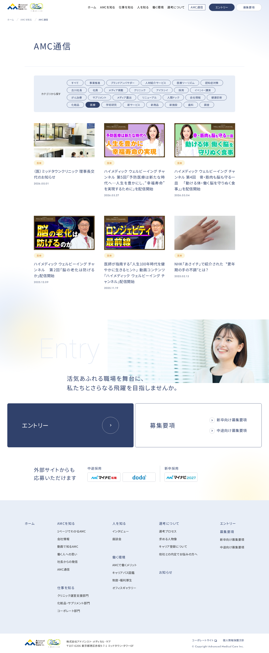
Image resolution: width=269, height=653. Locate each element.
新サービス (133, 105)
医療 (92, 105)
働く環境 (158, 7)
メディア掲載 (116, 90)
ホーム (92, 7)
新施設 (173, 105)
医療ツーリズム (185, 83)
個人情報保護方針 (233, 640)
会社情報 (195, 97)
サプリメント (100, 97)
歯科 (190, 105)
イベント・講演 (203, 90)
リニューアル (149, 97)
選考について (176, 7)
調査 (206, 105)
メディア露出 (124, 97)
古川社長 (76, 90)
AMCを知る (107, 7)
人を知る (143, 7)
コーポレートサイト (203, 640)
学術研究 (111, 105)
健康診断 (216, 97)
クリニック (140, 90)
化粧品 (75, 105)
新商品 (155, 105)
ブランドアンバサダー (123, 83)
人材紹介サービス (155, 83)
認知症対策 (211, 83)
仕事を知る (126, 7)
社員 (95, 90)
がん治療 (76, 97)
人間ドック (173, 97)
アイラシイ (162, 90)
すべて (75, 83)
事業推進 (94, 83)
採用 (181, 90)
